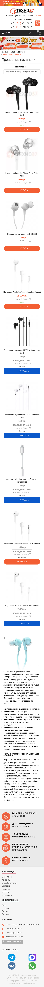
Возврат (5, 892)
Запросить (22, 562)
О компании (7, 877)
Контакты (6, 880)
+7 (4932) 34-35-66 (14, 933)
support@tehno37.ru (14, 937)
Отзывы (5, 914)
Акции (4, 905)
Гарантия (6, 889)
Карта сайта (7, 895)
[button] (12, 16)
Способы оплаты (9, 883)
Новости (5, 908)
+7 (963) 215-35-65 (14, 929)
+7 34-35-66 (22, 27)
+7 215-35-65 (22, 23)
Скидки (5, 911)
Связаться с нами (13, 941)
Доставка (6, 886)
